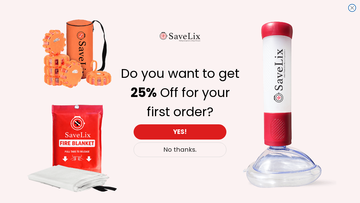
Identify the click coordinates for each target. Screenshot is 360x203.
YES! (180, 131)
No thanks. (180, 149)
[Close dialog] (352, 8)
